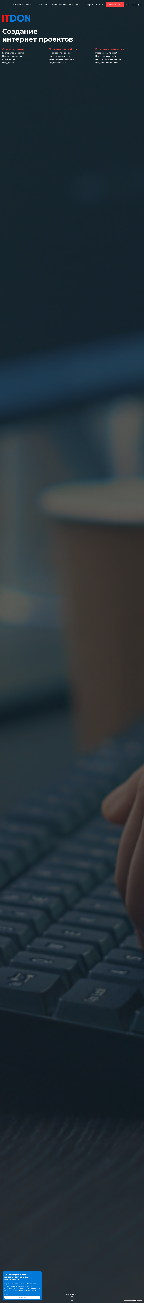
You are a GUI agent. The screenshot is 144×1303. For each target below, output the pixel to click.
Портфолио (17, 4)
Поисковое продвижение (61, 53)
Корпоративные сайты (13, 53)
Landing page (8, 59)
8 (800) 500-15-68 (95, 5)
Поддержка (8, 63)
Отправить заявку (115, 5)
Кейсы (29, 4)
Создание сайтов (13, 49)
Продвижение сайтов (63, 49)
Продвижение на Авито (106, 63)
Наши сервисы (59, 4)
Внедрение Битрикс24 (106, 53)
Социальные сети (57, 63)
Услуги (38, 4)
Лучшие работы (72, 1294)
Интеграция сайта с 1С (106, 56)
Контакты (73, 4)
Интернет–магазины (12, 56)
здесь (6, 1294)
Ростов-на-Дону (135, 5)
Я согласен (22, 1297)
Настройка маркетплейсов (108, 59)
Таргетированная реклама (61, 59)
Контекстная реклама (59, 56)
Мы (46, 4)
